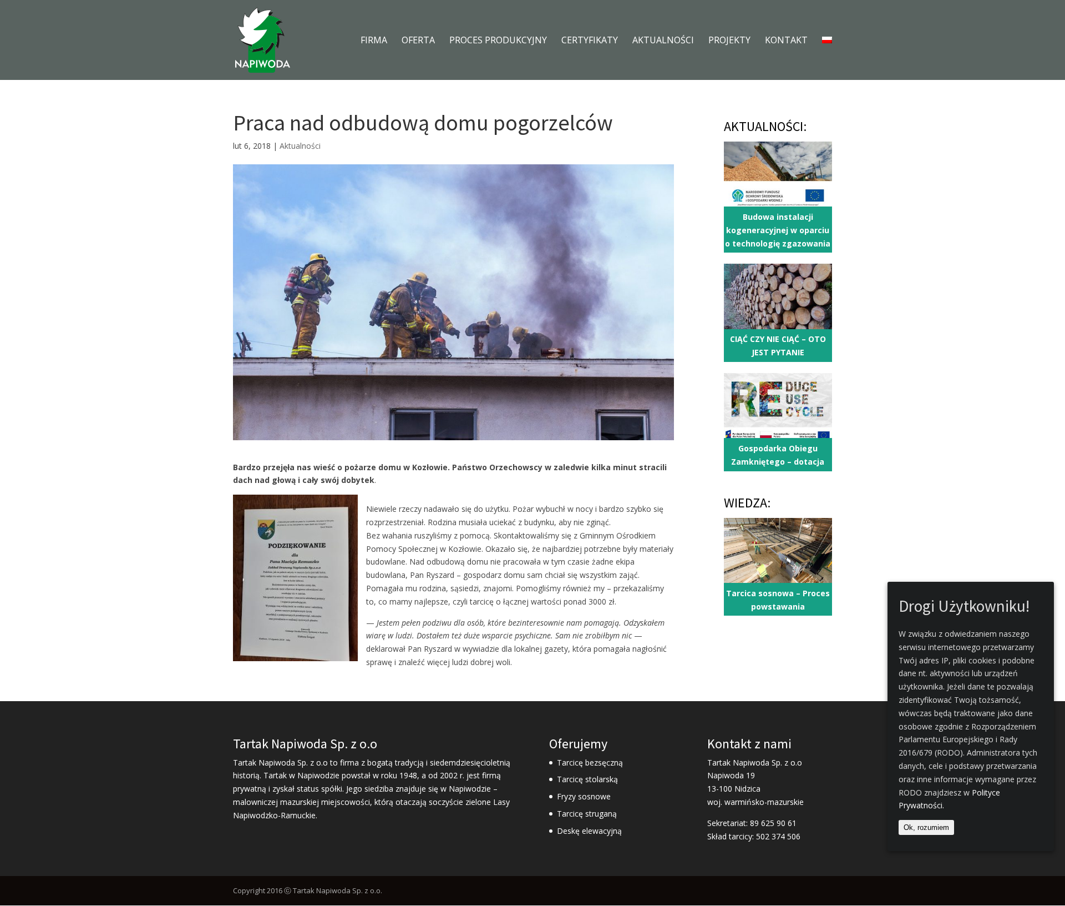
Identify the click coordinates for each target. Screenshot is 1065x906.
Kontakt (786, 41)
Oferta (418, 41)
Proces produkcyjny (498, 41)
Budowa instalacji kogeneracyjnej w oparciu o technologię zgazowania (777, 230)
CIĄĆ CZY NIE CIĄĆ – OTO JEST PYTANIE (778, 346)
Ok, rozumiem (926, 828)
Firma (374, 41)
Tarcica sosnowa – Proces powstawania (778, 600)
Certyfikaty (589, 41)
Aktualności (663, 41)
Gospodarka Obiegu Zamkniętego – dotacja (777, 455)
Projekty (729, 41)
